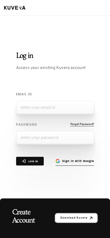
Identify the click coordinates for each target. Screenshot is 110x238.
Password (26, 124)
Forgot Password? (82, 124)
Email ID (24, 94)
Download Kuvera (74, 218)
